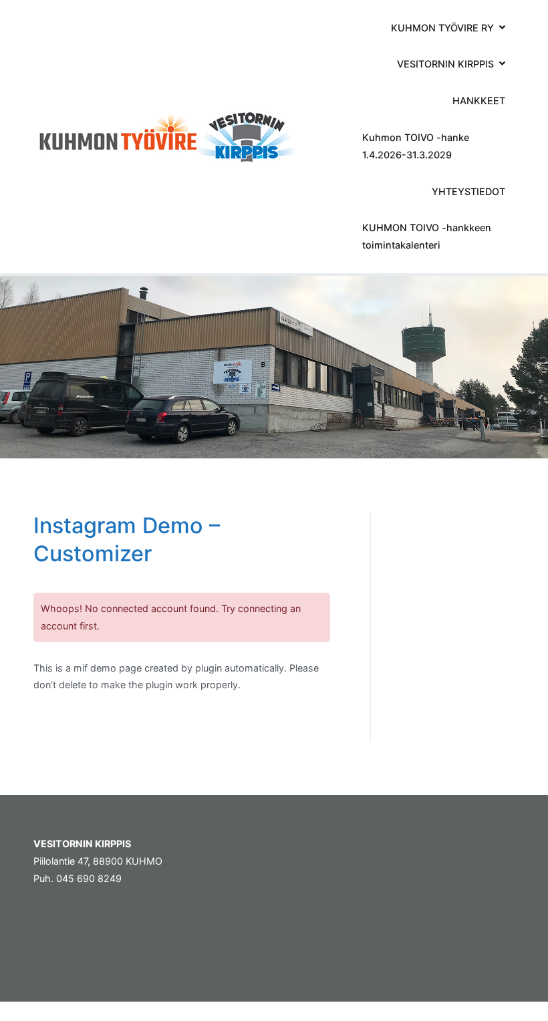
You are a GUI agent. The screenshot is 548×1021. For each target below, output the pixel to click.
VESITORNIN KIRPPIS (445, 63)
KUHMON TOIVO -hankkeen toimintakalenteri (426, 236)
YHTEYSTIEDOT (468, 191)
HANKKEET (478, 100)
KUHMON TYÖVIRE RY (442, 27)
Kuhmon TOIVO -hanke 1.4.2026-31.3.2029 (415, 146)
